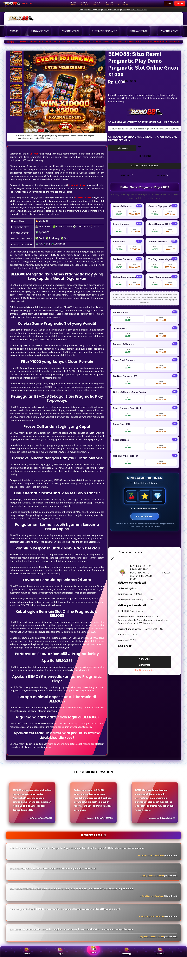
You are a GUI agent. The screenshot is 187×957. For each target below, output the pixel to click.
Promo (27, 953)
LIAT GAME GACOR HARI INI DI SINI (144, 165)
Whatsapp (126, 953)
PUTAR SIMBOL (144, 516)
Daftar (93, 952)
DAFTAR (179, 3)
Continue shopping (144, 670)
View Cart (144, 658)
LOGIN (168, 3)
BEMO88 (11, 41)
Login (60, 953)
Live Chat (160, 953)
